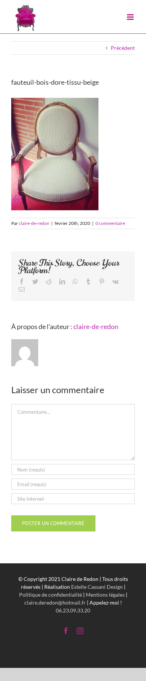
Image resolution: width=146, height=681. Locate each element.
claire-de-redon (34, 223)
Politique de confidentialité (50, 594)
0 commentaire (110, 223)
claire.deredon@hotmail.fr (55, 602)
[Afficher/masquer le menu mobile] (131, 12)
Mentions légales (105, 594)
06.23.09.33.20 (73, 610)
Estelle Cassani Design (97, 587)
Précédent (123, 48)
